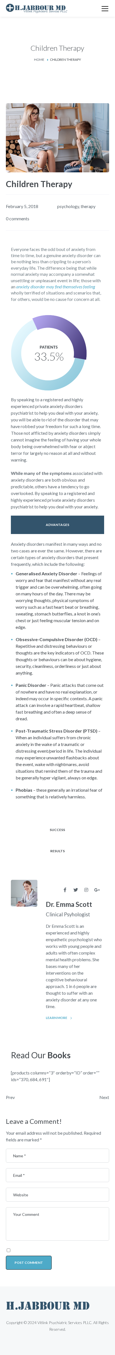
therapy (88, 206)
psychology (68, 206)
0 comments (17, 218)
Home (39, 59)
